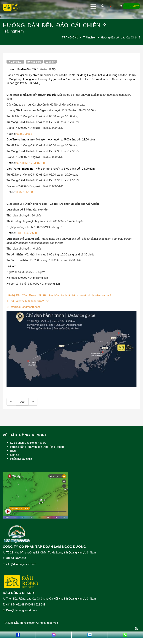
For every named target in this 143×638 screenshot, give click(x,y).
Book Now (131, 6)
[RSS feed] (136, 628)
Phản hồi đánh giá (21, 458)
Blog (13, 450)
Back (22, 401)
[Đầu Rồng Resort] (12, 7)
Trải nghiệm (90, 37)
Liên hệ (14, 454)
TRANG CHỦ (70, 37)
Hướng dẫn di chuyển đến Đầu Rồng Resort (37, 446)
